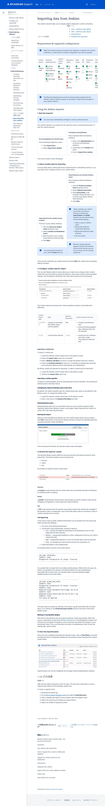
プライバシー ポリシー (54, 800)
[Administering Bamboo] (79, 12)
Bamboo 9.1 (12, 12)
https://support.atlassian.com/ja (56, 695)
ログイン (93, 4)
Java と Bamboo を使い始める (81, 29)
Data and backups (17, 71)
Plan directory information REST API (18, 125)
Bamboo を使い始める (16, 18)
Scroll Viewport (58, 789)
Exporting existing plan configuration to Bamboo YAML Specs (16, 165)
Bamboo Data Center (16, 171)
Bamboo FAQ (13, 160)
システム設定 (15, 37)
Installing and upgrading (79, 36)
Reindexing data (18, 93)
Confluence (48, 789)
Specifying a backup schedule (17, 98)
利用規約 (67, 800)
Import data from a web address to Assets (51, 770)
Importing (40, 745)
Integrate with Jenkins (44, 767)
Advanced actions (17, 134)
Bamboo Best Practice (16, 29)
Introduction (41, 763)
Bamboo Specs (14, 157)
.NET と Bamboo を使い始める (81, 31)
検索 (86, 4)
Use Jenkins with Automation (46, 748)
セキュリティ (15, 131)
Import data (41, 774)
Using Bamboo (14, 26)
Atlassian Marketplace (68, 620)
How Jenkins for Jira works (46, 777)
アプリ (13, 68)
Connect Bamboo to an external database (17, 63)
